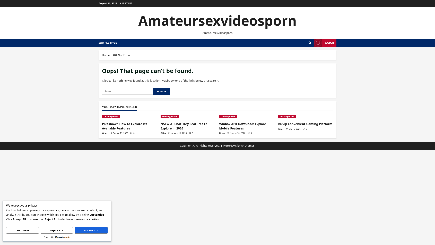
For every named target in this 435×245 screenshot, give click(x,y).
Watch (329, 43)
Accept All (91, 230)
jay (106, 133)
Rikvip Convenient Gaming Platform (305, 124)
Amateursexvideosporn (217, 20)
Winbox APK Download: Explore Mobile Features (242, 126)
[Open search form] (310, 42)
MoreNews (230, 146)
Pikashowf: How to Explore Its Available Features (124, 126)
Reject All (56, 230)
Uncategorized (111, 116)
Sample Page (108, 43)
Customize (22, 230)
